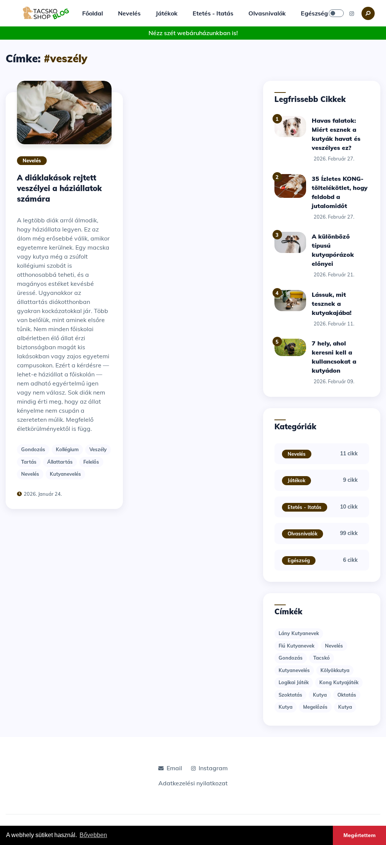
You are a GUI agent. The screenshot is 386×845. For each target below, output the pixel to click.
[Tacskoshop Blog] (46, 12)
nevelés (30, 474)
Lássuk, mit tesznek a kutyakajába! (331, 303)
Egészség (314, 13)
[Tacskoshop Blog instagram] (351, 13)
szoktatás (290, 695)
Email (174, 768)
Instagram (213, 768)
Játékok (167, 13)
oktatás (346, 695)
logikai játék (294, 682)
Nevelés (129, 13)
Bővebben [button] (93, 835)
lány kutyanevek (299, 633)
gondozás (33, 449)
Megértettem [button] (359, 835)
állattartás (60, 462)
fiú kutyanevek (296, 646)
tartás (29, 462)
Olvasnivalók (267, 13)
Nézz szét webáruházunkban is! (193, 33)
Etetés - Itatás (213, 13)
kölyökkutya (334, 670)
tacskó (321, 658)
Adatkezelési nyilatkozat (193, 783)
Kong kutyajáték (338, 682)
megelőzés (315, 707)
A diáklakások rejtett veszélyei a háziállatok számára (59, 188)
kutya (320, 695)
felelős (91, 462)
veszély (98, 449)
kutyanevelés (65, 474)
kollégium (67, 449)
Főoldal (92, 13)
